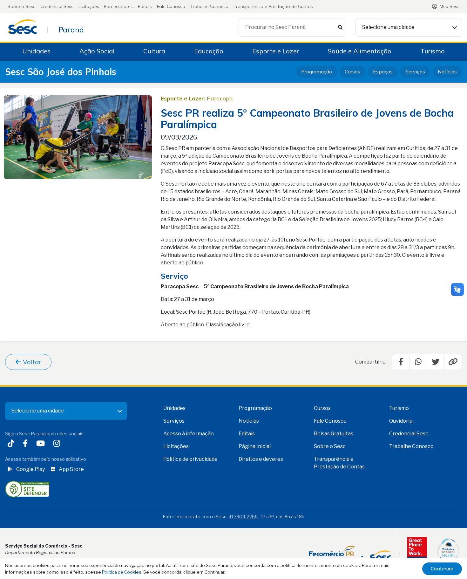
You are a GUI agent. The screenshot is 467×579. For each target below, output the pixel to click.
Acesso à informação (188, 434)
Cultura (154, 51)
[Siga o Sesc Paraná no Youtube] (41, 444)
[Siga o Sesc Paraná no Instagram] (58, 444)
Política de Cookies (121, 572)
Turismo (432, 51)
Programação (316, 71)
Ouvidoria (400, 421)
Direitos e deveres (261, 459)
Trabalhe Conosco (209, 6)
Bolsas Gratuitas (333, 434)
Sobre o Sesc (21, 6)
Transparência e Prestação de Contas (273, 6)
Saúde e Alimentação (359, 51)
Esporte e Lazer (275, 51)
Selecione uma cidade (388, 27)
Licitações (88, 6)
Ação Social (96, 51)
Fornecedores (118, 6)
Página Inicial (255, 446)
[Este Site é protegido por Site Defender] (27, 489)
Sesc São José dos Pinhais (60, 71)
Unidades (36, 51)
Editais (145, 6)
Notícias (447, 71)
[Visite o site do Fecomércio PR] (350, 553)
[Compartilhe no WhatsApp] (418, 362)
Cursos (352, 71)
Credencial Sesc (56, 6)
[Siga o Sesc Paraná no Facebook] (26, 444)
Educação (208, 51)
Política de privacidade (190, 459)
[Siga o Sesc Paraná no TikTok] (12, 444)
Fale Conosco (171, 6)
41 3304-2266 (243, 516)
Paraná (71, 29)
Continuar (442, 568)
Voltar (31, 362)
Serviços (415, 71)
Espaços (383, 71)
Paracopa (220, 98)
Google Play (30, 469)
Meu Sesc (449, 6)
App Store (71, 469)
